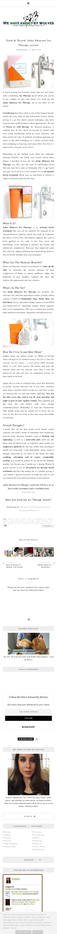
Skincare (7, 838)
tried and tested (38, 523)
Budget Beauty (10, 846)
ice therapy (29, 521)
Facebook (36, 507)
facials (6, 521)
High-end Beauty (11, 843)
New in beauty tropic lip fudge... (15, 566)
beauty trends (14, 519)
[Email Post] (4, 525)
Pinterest (34, 510)
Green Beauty (38, 835)
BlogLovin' (25, 507)
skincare (26, 523)
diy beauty (48, 519)
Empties (36, 838)
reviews (18, 523)
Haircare (7, 840)
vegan (48, 523)
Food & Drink (39, 846)
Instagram (23, 510)
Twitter (46, 507)
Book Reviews (39, 849)
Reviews (7, 832)
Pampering (37, 840)
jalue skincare (42, 521)
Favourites (37, 832)
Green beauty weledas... (44, 566)
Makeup (7, 835)
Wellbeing (37, 843)
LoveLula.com (28, 492)
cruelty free (26, 519)
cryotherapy (37, 519)
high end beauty (17, 521)
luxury (10, 523)
